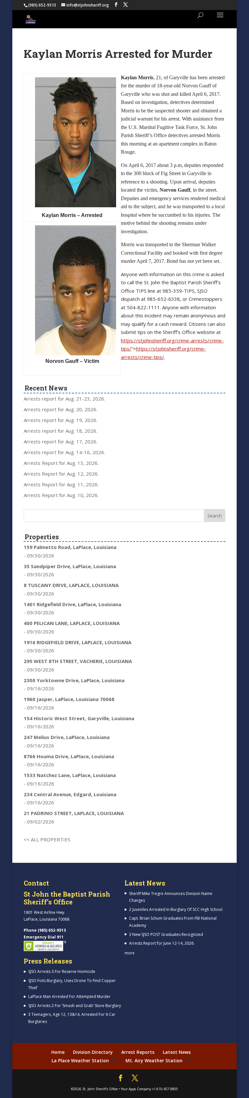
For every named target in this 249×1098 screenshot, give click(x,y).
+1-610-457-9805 (165, 1089)
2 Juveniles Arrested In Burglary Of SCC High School (175, 909)
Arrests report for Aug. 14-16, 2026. (64, 452)
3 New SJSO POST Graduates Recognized (166, 934)
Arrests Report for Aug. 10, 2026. (61, 495)
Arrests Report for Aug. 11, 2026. (61, 484)
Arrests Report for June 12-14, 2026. (162, 943)
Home (58, 1052)
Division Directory (93, 1052)
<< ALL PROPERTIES (47, 839)
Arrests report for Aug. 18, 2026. (60, 431)
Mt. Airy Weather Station (154, 1060)
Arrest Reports (137, 1052)
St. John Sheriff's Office (100, 1089)
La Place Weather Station (80, 1060)
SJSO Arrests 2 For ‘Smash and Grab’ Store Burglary (74, 1005)
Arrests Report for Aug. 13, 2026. (61, 463)
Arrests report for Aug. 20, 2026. (60, 409)
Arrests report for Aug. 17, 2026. (60, 441)
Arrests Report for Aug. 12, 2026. (61, 473)
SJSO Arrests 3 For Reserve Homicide (61, 971)
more (129, 953)
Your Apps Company (136, 1089)
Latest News (177, 1052)
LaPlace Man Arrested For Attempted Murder (69, 996)
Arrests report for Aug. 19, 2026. (60, 420)
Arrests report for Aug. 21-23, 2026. (64, 398)
